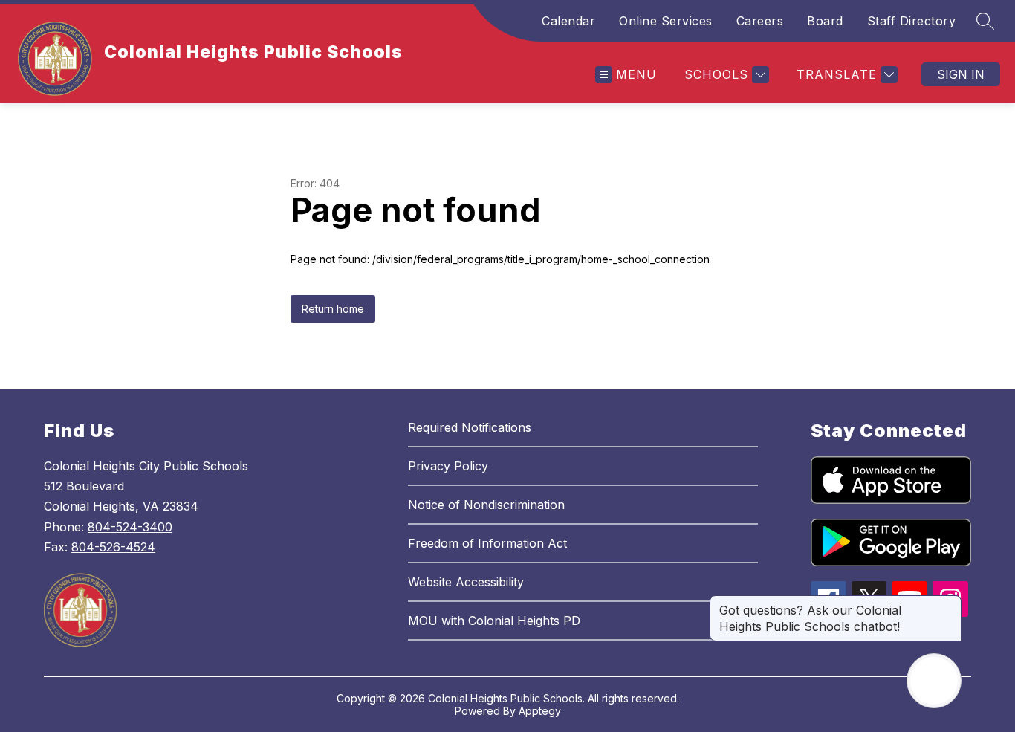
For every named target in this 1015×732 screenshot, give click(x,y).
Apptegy (540, 711)
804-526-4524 (113, 547)
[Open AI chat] (934, 681)
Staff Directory (911, 20)
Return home (333, 308)
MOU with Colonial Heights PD (494, 620)
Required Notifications (469, 427)
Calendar (568, 20)
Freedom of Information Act (487, 543)
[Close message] (949, 602)
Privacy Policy (448, 466)
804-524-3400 (130, 526)
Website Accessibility (466, 581)
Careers (760, 20)
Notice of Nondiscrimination (486, 504)
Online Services (666, 20)
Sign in (961, 74)
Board (825, 20)
